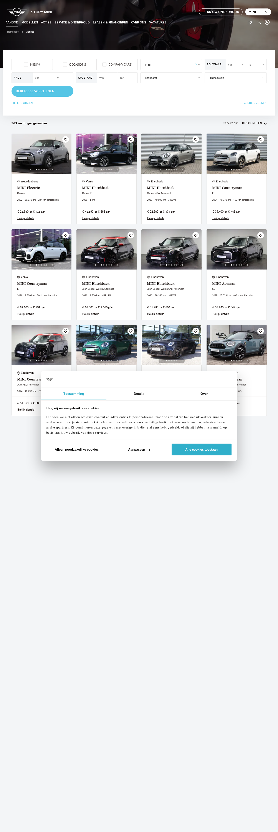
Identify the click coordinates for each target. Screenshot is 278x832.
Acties (46, 22)
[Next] (52, 169)
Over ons (138, 22)
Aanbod (12, 22)
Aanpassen (136, 449)
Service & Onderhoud (72, 22)
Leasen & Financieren (110, 22)
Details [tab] (139, 393)
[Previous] (30, 169)
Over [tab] (204, 393)
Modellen (30, 22)
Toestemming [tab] (73, 393)
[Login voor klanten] (267, 22)
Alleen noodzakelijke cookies (77, 449)
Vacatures (158, 22)
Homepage (13, 31)
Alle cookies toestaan (201, 449)
